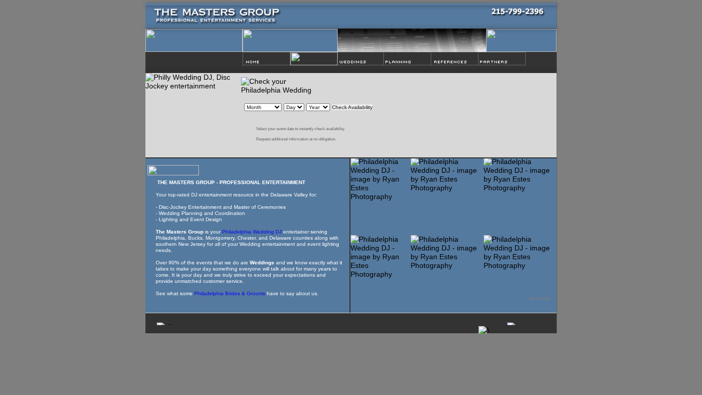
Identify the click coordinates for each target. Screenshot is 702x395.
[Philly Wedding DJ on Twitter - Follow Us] (199, 60)
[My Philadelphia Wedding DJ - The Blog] (179, 62)
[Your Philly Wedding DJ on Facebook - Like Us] (157, 60)
